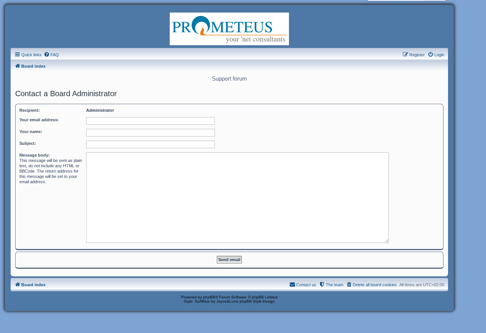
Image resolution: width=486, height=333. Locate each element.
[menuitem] (51, 54)
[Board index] (229, 28)
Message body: (34, 155)
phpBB (209, 297)
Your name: (30, 131)
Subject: (27, 143)
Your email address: (39, 119)
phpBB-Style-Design (257, 301)
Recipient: (29, 110)
